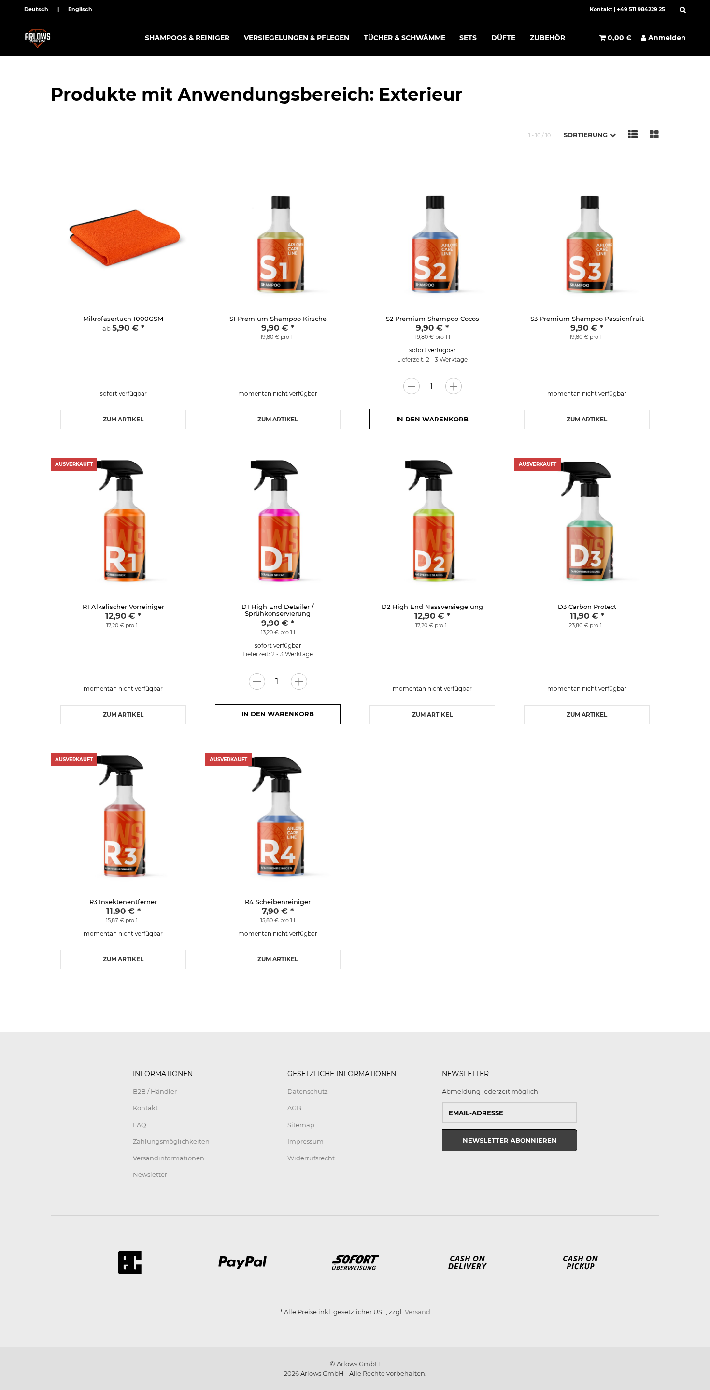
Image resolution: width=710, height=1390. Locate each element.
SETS (468, 37)
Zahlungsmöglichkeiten (171, 1141)
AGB (294, 1108)
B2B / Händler (155, 1091)
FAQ (139, 1125)
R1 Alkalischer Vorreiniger (123, 606)
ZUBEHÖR (547, 37)
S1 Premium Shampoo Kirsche (278, 318)
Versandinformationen (168, 1158)
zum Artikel (123, 419)
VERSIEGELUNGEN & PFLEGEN (296, 37)
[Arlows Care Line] (78, 37)
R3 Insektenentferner (123, 902)
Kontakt (601, 9)
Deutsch (36, 9)
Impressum (305, 1141)
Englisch (80, 9)
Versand (417, 1312)
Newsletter (150, 1174)
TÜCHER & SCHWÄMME (404, 37)
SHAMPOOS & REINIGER (187, 37)
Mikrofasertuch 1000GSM (123, 318)
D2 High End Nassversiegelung (432, 606)
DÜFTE (503, 37)
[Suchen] (680, 9)
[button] (590, 135)
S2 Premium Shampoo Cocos (432, 318)
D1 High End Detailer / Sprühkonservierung (277, 610)
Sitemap (300, 1125)
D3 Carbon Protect (587, 606)
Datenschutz (307, 1091)
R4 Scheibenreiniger (278, 902)
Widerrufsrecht (311, 1158)
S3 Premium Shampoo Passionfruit (587, 318)
